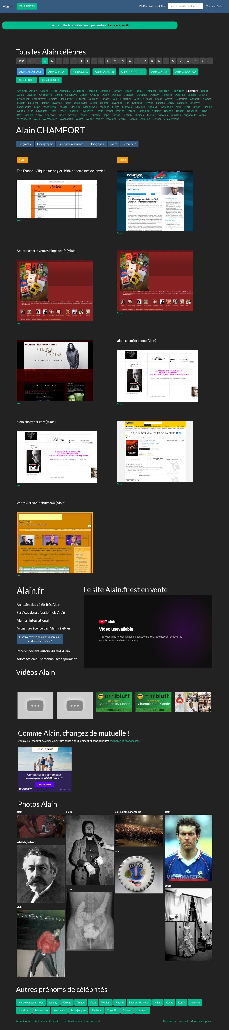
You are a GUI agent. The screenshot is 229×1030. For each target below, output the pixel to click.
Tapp (106, 114)
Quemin (156, 110)
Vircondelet (24, 118)
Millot (115, 106)
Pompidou (144, 110)
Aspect (44, 90)
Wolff (79, 118)
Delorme (180, 94)
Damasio (166, 94)
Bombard (151, 90)
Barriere (105, 90)
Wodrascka (66, 118)
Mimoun (140, 106)
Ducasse (128, 94)
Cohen (84, 94)
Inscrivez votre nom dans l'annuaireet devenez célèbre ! (40, 639)
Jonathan (23, 1010)
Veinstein (176, 114)
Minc (37, 106)
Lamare (160, 102)
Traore (83, 114)
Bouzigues (178, 90)
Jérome (67, 1002)
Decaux (116, 94)
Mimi (157, 1002)
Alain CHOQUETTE (132, 71)
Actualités (41, 1021)
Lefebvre (194, 102)
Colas (20, 94)
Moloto (63, 106)
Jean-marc (59, 1010)
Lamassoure (24, 106)
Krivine (149, 102)
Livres (113, 144)
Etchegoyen (39, 98)
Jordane (195, 1002)
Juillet (93, 102)
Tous (21, 60)
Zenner (157, 118)
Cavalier (31, 94)
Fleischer (125, 98)
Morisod (75, 106)
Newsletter (169, 1021)
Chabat (203, 90)
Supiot (62, 114)
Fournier (93, 98)
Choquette (45, 94)
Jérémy (53, 1002)
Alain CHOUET (50, 80)
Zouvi (122, 118)
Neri (178, 106)
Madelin (104, 106)
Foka (115, 98)
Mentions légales (200, 1021)
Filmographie (96, 144)
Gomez (207, 98)
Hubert (21, 102)
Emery (53, 98)
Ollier (52, 110)
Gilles (137, 98)
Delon (105, 94)
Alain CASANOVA (185, 71)
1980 (22, 160)
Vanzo (202, 114)
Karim (181, 1002)
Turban (116, 114)
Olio (31, 110)
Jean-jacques (78, 1010)
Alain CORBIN (159, 71)
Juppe (67, 102)
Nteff (186, 106)
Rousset (192, 110)
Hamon (45, 102)
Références (129, 144)
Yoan (93, 1002)
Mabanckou (90, 106)
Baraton (164, 90)
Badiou (139, 90)
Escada (192, 94)
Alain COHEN (26, 80)
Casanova (71, 94)
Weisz (100, 118)
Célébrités (27, 6)
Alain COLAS (80, 71)
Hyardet (57, 102)
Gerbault (195, 98)
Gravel (169, 98)
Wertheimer (50, 118)
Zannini (133, 118)
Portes (120, 110)
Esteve (203, 94)
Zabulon (145, 118)
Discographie (45, 144)
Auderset (78, 90)
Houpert (33, 102)
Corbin (58, 94)
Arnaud (127, 1010)
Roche (203, 110)
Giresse (148, 98)
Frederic (96, 1010)
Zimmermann (171, 118)
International (92, 1021)
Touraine (95, 114)
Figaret (80, 98)
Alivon (33, 90)
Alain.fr (8, 6)
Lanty (170, 102)
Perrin (99, 110)
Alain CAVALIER (104, 71)
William (105, 1002)
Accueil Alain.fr (25, 1021)
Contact (183, 1021)
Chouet (94, 94)
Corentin (112, 1010)
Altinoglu (65, 90)
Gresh (158, 98)
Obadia (21, 110)
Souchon (50, 114)
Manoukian (49, 106)
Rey (19, 114)
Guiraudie (181, 98)
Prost (62, 110)
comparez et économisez (123, 740)
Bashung (92, 90)
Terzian (127, 114)
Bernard (117, 90)
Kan (127, 102)
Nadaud (152, 106)
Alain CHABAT (57, 71)
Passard (73, 110)
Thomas (139, 114)
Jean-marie (41, 1010)
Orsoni (197, 106)
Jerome (104, 102)
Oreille (208, 106)
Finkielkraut (66, 98)
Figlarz (105, 98)
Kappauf (137, 102)
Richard (29, 114)
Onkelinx (41, 110)
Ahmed (81, 1002)
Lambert (182, 102)
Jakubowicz (80, 102)
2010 (123, 160)
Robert (180, 110)
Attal (54, 90)
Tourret (151, 114)
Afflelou (22, 90)
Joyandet (116, 102)
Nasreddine (166, 106)
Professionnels (73, 1021)
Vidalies (163, 114)
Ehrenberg (23, 98)
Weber (89, 118)
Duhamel (141, 94)
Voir (19, 219)
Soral (39, 114)
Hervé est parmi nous (30, 1002)
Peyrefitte (87, 110)
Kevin (169, 1002)
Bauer (128, 90)
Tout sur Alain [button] (214, 6)
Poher (109, 110)
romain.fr (142, 1010)
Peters (131, 110)
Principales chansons (71, 144)
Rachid (120, 1002)
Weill (37, 118)
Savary (72, 114)
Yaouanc (111, 118)
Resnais (168, 110)
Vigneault (190, 114)
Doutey (154, 94)
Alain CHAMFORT (30, 71)
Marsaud (127, 106)
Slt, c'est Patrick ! (139, 1002)
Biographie (25, 144)
